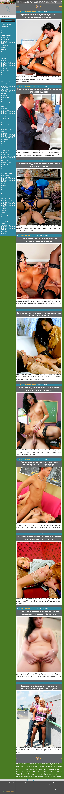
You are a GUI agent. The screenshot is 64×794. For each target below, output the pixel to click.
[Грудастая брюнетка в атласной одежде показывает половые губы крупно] (38, 644)
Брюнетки (4, 41)
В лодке (3, 49)
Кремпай (3, 127)
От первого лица (6, 173)
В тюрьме (4, 72)
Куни (2, 131)
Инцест (3, 112)
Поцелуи (3, 179)
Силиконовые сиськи (7, 202)
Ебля (2, 106)
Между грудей (5, 143)
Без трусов (4, 26)
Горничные (4, 85)
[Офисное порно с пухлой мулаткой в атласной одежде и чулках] (38, 48)
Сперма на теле (6, 208)
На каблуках (5, 154)
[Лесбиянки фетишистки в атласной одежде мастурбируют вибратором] (38, 570)
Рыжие (3, 187)
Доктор (3, 100)
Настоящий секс (6, 162)
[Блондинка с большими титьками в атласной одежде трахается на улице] (38, 719)
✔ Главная (8, 20)
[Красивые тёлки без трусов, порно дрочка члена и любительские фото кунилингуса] (7, 3)
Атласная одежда (6, 24)
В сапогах (4, 64)
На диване (4, 152)
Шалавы (3, 229)
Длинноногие (5, 97)
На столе (3, 158)
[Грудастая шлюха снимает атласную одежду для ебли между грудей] (38, 495)
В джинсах (4, 45)
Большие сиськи (6, 35)
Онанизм (3, 169)
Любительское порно (8, 135)
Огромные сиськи (6, 167)
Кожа (2, 114)
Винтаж (3, 79)
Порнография (5, 177)
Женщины (4, 108)
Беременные (5, 28)
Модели (3, 146)
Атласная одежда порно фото (27, 11)
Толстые (3, 212)
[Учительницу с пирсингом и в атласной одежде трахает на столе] (38, 421)
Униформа (4, 221)
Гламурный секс (6, 81)
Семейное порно (6, 198)
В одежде (4, 56)
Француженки (5, 225)
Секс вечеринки (6, 196)
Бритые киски (5, 39)
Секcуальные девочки (5, 190)
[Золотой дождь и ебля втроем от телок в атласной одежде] (38, 197)
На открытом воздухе (8, 156)
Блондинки (4, 31)
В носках (4, 54)
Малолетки (4, 139)
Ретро (3, 183)
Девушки (4, 93)
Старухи (3, 210)
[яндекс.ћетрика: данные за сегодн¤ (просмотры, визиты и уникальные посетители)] (8, 791)
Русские (3, 185)
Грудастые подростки (4, 88)
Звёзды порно (5, 110)
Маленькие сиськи (7, 137)
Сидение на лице (6, 200)
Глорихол (4, 83)
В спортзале (5, 70)
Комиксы (4, 116)
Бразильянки (5, 37)
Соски (3, 206)
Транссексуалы (6, 217)
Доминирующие (6, 102)
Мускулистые (5, 150)
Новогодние (5, 164)
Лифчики (4, 133)
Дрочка (3, 104)
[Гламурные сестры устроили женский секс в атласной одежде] (38, 346)
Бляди (3, 33)
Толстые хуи (5, 215)
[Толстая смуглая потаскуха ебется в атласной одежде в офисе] (38, 271)
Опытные (4, 171)
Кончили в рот (5, 118)
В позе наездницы (6, 62)
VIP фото (4, 22)
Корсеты (3, 120)
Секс (2, 194)
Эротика (3, 233)
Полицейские (5, 175)
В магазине (4, 52)
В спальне (4, 68)
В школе (3, 75)
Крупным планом (6, 129)
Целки (3, 227)
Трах (2, 219)
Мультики (4, 148)
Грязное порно (5, 91)
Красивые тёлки (6, 125)
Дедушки (4, 95)
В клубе (3, 47)
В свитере (4, 66)
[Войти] (7, 9)
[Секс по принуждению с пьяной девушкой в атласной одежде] (38, 122)
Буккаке (3, 43)
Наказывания (5, 160)
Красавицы (4, 123)
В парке (3, 60)
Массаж (3, 141)
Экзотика (4, 231)
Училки (3, 223)
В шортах (4, 77)
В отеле (3, 58)
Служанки (4, 204)
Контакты (30, 780)
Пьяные (3, 181)
